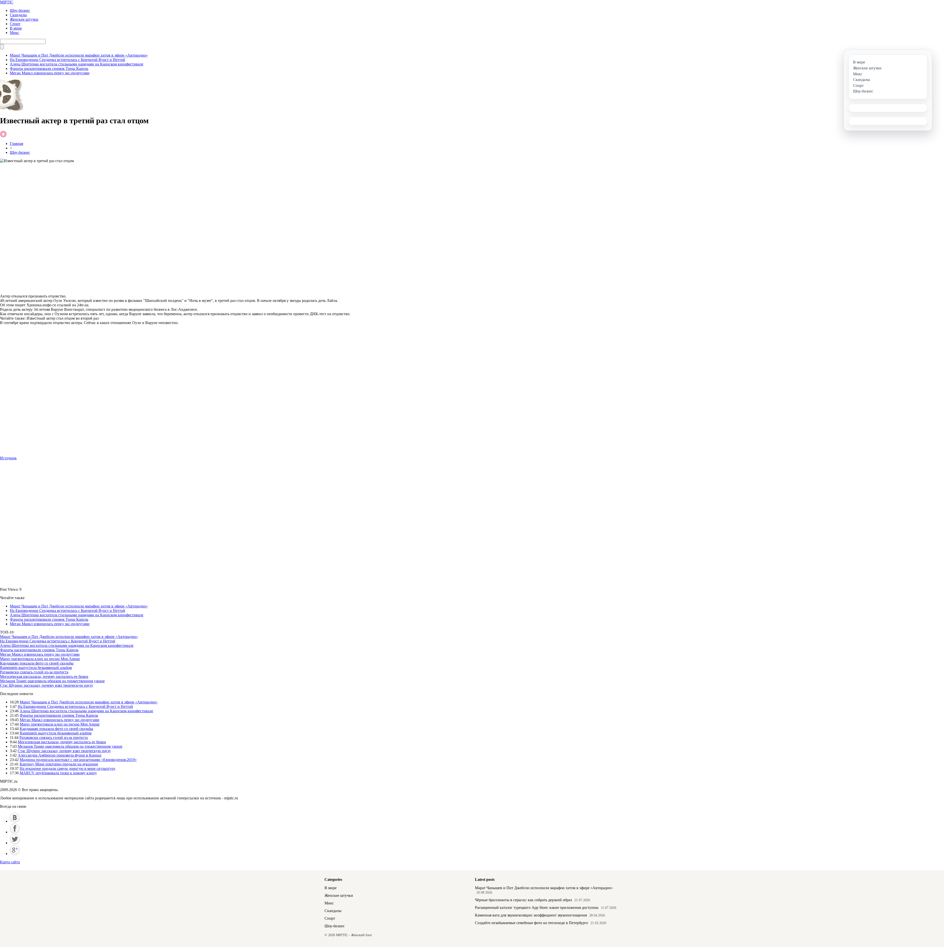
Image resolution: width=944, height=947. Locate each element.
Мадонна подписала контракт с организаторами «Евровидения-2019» (78, 760)
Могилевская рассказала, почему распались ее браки (44, 676)
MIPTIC (6, 2)
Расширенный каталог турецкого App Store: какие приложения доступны (536, 907)
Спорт (15, 24)
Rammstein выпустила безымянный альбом (36, 668)
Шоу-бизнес (20, 10)
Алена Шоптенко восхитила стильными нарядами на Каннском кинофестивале (76, 64)
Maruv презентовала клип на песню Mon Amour (40, 659)
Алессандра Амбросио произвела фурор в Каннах (60, 755)
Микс (14, 33)
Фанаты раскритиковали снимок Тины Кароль (49, 68)
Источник (8, 458)
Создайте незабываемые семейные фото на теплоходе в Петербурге (531, 923)
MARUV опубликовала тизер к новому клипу (58, 773)
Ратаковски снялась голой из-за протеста (34, 672)
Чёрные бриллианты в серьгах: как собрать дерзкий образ (523, 900)
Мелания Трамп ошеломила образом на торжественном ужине (52, 681)
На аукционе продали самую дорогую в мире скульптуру (68, 768)
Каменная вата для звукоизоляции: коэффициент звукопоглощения (531, 915)
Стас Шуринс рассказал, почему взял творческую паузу (46, 685)
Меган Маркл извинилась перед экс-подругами (49, 73)
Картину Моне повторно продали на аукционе (59, 764)
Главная (16, 143)
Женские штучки (24, 19)
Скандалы (18, 15)
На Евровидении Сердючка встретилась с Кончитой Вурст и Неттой (67, 60)
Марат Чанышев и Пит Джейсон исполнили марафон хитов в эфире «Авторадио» (79, 55)
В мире (16, 28)
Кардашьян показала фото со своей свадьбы (37, 663)
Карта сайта (10, 862)
